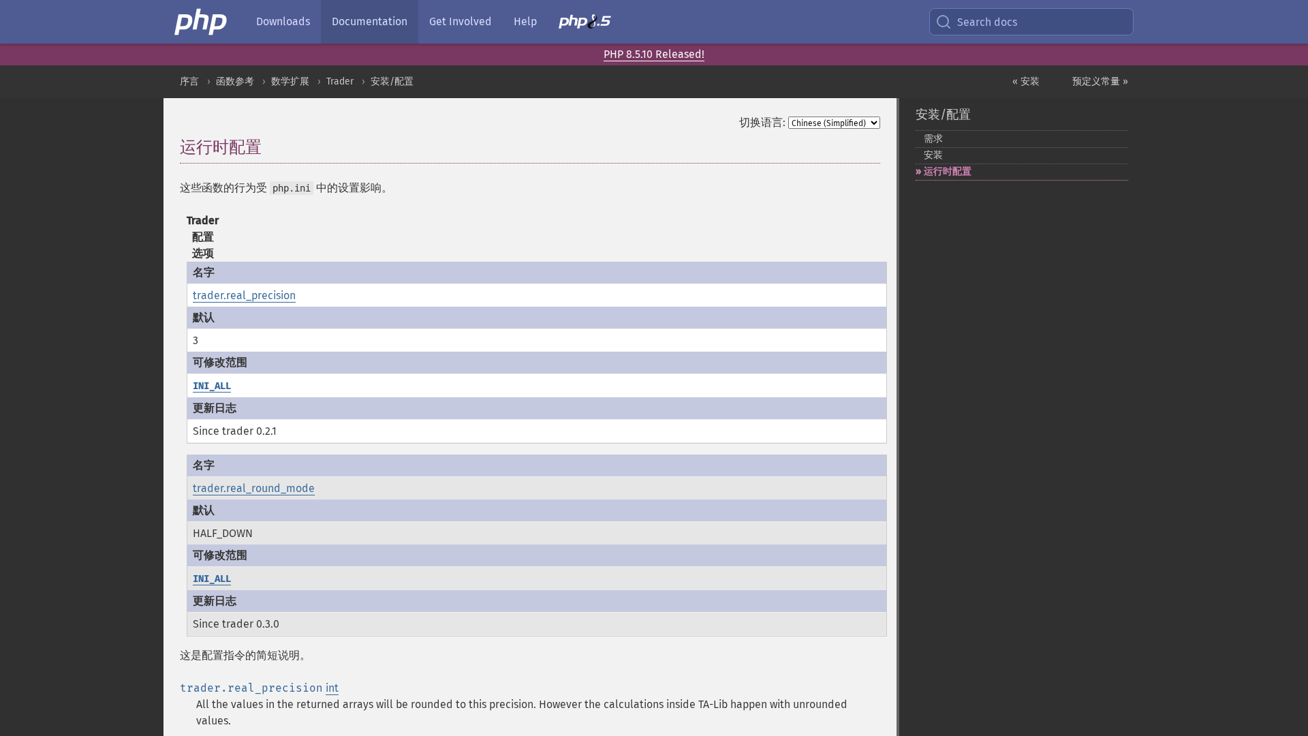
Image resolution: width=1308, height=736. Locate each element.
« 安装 (1026, 81)
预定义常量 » (1100, 81)
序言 (189, 81)
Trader (340, 81)
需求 (933, 138)
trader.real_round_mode (254, 488)
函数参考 (235, 81)
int (332, 687)
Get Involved (460, 21)
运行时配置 (947, 171)
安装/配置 (392, 81)
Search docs (987, 22)
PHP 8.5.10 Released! (654, 54)
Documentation (369, 21)
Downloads (283, 21)
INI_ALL (212, 386)
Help (525, 21)
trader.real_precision (244, 295)
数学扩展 (290, 81)
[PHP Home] (201, 22)
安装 (933, 155)
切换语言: (762, 122)
